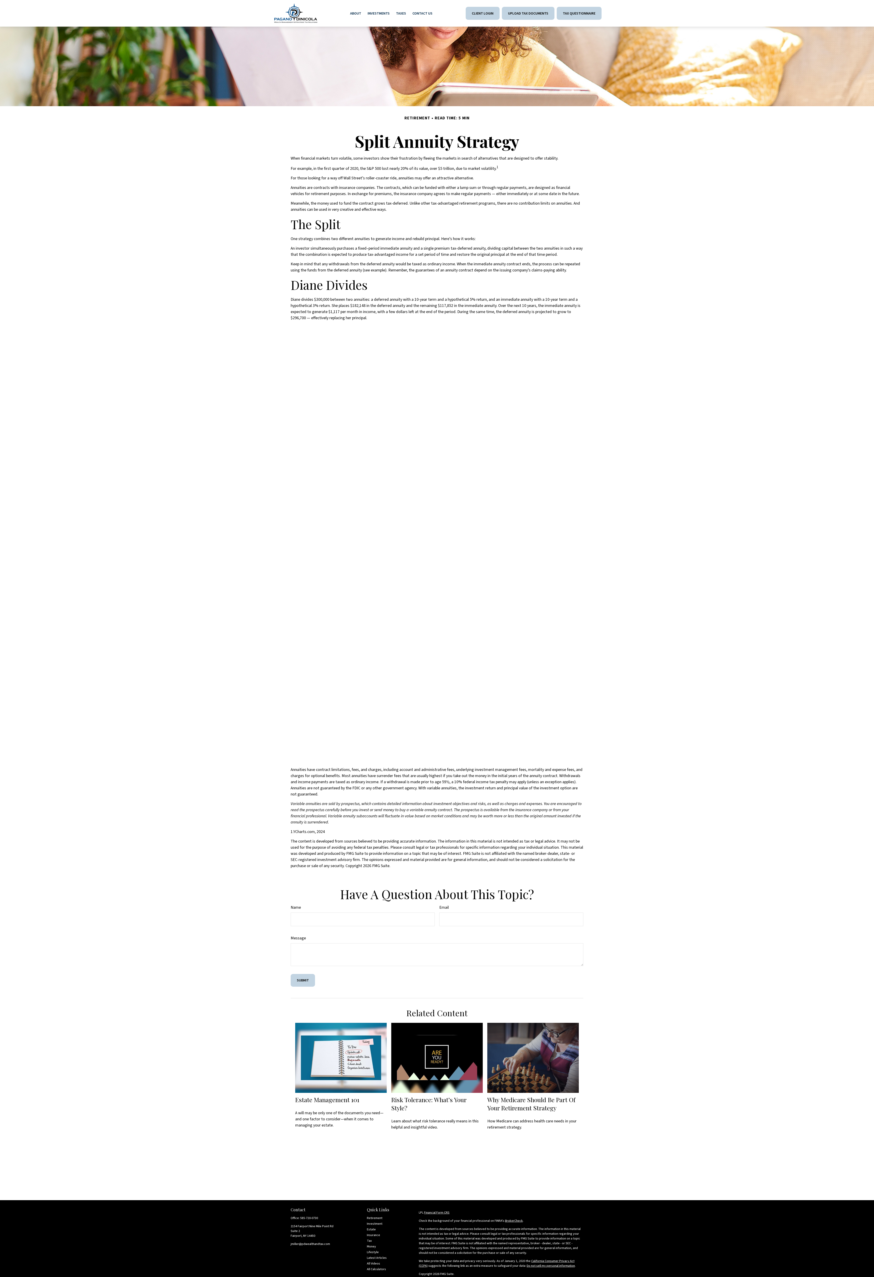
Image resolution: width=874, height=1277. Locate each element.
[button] (355, 13)
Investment (374, 1224)
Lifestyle (373, 1252)
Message (298, 938)
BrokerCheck (514, 1221)
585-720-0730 (309, 1218)
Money (371, 1246)
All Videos (373, 1263)
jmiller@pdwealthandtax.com (310, 1244)
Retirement (374, 1218)
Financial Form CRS (437, 1212)
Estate (371, 1229)
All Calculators (376, 1269)
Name (296, 907)
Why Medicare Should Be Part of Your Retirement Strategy (531, 1104)
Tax (369, 1241)
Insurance (373, 1235)
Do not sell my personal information (551, 1266)
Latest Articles (377, 1258)
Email (444, 907)
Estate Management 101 (327, 1100)
